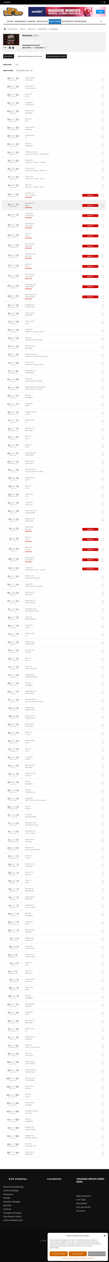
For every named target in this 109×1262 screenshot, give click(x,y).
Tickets (7, 2)
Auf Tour (54, 21)
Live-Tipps (81, 1199)
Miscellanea (81, 1203)
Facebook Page (22, 70)
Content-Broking (10, 1190)
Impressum (90, 1258)
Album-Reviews (83, 1196)
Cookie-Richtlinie (67, 1258)
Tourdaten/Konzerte (12, 1213)
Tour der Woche (83, 1207)
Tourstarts (80, 1211)
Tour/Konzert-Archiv (12, 1216)
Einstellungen (97, 1254)
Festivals (42, 21)
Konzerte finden (25, 21)
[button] (105, 1236)
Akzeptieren (58, 1254)
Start (10, 21)
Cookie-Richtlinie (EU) (13, 1220)
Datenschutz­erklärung (79, 1258)
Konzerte (7, 1205)
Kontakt (6, 1198)
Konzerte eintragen (74, 21)
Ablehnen (77, 1254)
